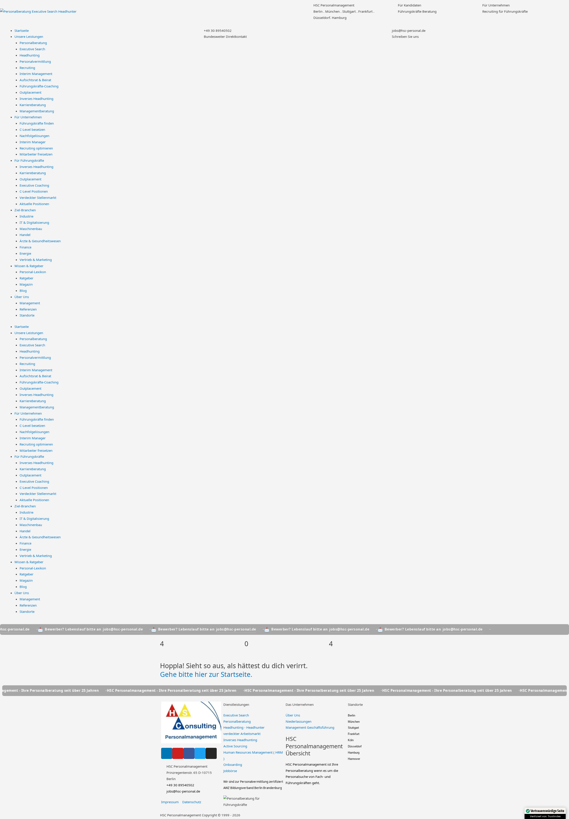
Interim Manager (33, 142)
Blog (23, 290)
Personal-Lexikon (33, 272)
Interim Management (36, 73)
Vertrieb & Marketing (36, 259)
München (354, 721)
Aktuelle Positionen (34, 204)
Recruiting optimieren (36, 148)
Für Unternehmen (496, 5)
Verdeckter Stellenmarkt (38, 197)
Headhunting (30, 55)
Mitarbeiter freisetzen (36, 154)
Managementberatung (37, 111)
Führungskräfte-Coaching (39, 86)
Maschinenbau (31, 228)
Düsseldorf (355, 746)
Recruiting (27, 67)
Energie (25, 253)
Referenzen (28, 309)
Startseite (21, 30)
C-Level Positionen (34, 191)
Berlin (351, 715)
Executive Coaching (34, 185)
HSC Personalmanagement (333, 5)
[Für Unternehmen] (476, 7)
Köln (351, 740)
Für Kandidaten (409, 5)
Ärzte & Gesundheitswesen (40, 241)
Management (30, 303)
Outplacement (30, 92)
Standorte (27, 315)
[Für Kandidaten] (392, 7)
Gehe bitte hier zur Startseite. (206, 674)
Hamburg (353, 752)
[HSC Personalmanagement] (307, 7)
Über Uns (21, 297)
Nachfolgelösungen (34, 135)
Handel (25, 234)
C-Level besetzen (32, 129)
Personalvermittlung (35, 61)
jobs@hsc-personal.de (408, 30)
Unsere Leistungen (28, 36)
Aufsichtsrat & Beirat (35, 80)
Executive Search (32, 49)
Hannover (354, 758)
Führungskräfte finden (37, 123)
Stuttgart (353, 727)
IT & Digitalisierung (34, 222)
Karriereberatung (33, 105)
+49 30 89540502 (218, 30)
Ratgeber (26, 278)
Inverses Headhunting (36, 98)
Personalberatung (33, 42)
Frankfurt (353, 734)
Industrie (26, 216)
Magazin (26, 284)
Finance (25, 247)
